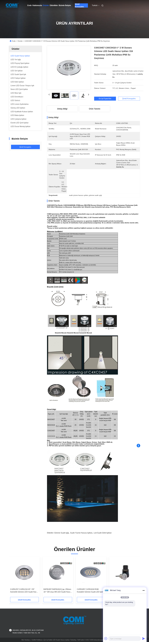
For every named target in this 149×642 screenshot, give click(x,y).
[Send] (143, 638)
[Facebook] (138, 446)
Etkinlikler (54, 5)
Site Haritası (25, 640)
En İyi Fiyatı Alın (105, 98)
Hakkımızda (37, 5)
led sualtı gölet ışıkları (103, 533)
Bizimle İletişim (65, 5)
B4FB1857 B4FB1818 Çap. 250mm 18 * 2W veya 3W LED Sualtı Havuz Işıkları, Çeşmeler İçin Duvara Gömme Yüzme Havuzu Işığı (57, 590)
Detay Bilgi (62, 109)
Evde (29, 5)
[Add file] (105, 638)
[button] (13, 578)
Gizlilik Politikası (37, 640)
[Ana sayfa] (12, 5)
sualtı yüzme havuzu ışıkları (81, 533)
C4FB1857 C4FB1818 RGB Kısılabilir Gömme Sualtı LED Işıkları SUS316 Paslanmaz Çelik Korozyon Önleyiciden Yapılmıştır (91, 590)
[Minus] (143, 590)
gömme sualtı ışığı (61, 533)
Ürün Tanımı (94, 109)
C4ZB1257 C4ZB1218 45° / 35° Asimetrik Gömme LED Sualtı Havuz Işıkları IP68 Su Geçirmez (24, 590)
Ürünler (46, 5)
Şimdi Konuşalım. (79, 5)
